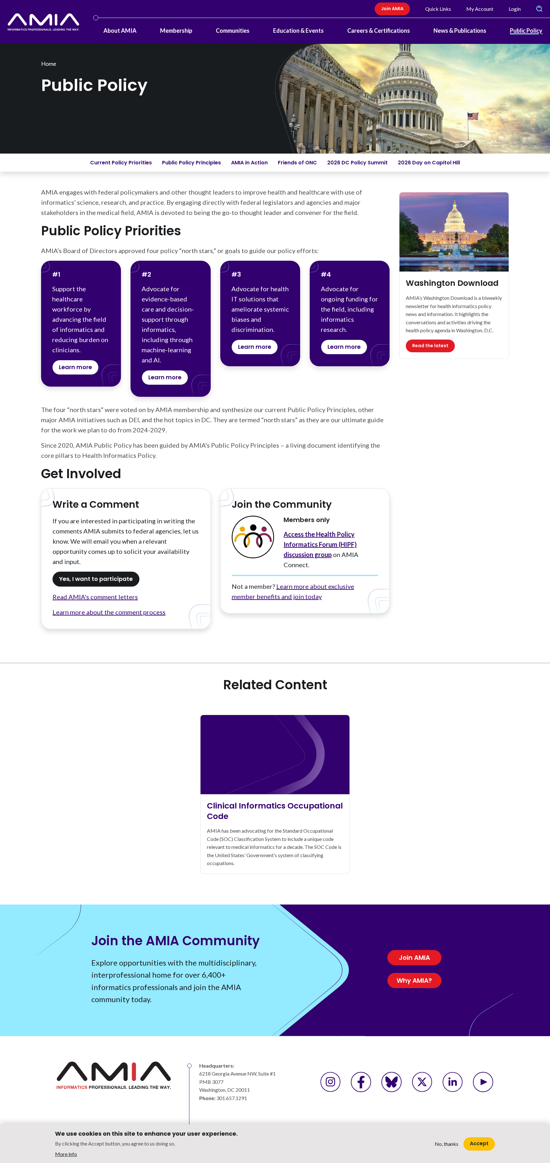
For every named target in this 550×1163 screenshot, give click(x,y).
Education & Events (298, 30)
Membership (176, 30)
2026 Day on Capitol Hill (429, 162)
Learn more (75, 367)
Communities (233, 30)
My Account (479, 9)
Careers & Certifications (378, 30)
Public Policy (526, 30)
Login (515, 9)
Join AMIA (392, 8)
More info (66, 1154)
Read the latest (430, 345)
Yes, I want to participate (96, 579)
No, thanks (446, 1144)
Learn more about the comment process (109, 612)
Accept (479, 1143)
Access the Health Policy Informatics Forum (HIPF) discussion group (320, 544)
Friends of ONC (297, 162)
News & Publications (460, 30)
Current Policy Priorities (121, 162)
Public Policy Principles (191, 162)
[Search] (539, 8)
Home (48, 63)
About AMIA (120, 30)
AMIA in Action (249, 162)
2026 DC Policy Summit (357, 162)
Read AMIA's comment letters (95, 597)
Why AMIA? (414, 980)
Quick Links (438, 9)
